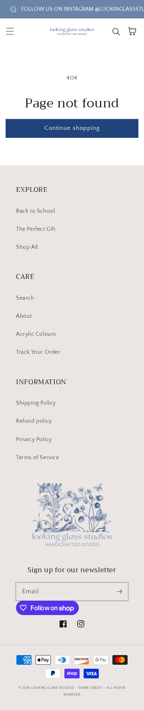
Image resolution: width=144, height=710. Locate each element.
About (24, 316)
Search (25, 298)
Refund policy (34, 421)
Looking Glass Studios (52, 688)
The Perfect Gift (36, 229)
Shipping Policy (36, 403)
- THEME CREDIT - (90, 688)
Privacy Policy (34, 439)
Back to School (35, 211)
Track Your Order (38, 352)
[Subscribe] (119, 591)
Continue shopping (72, 128)
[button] (10, 31)
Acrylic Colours (36, 334)
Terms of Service (37, 457)
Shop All (27, 247)
